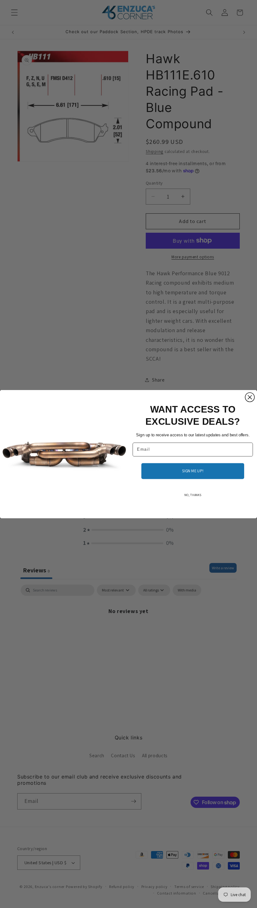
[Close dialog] (249, 397)
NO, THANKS (192, 495)
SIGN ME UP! (192, 470)
